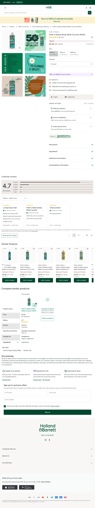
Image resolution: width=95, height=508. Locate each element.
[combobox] (45, 12)
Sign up (47, 412)
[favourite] (16, 249)
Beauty (12, 26)
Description (53, 145)
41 (87, 235)
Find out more (35, 231)
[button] (71, 136)
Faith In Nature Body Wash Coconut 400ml (28, 310)
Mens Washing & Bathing (40, 26)
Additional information (57, 158)
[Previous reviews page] (69, 235)
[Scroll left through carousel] (2, 264)
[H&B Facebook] (49, 440)
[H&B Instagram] (46, 440)
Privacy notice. (55, 406)
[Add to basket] (35, 305)
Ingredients (53, 151)
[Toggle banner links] (91, 2)
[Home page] (48, 7)
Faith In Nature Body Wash (12, 350)
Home (4, 26)
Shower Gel (27, 350)
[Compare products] (47, 299)
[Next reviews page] (91, 235)
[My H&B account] (86, 8)
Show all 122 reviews (10, 235)
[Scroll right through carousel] (92, 264)
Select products (47, 318)
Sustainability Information (58, 165)
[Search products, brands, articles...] (90, 12)
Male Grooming (23, 26)
